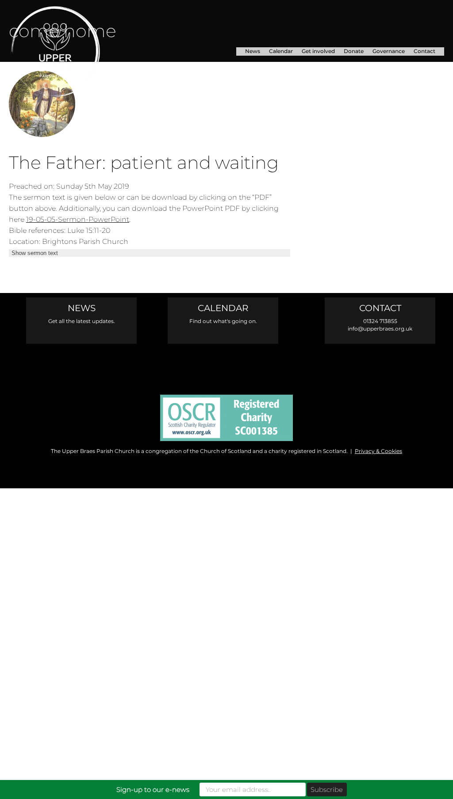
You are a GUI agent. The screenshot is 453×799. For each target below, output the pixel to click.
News (252, 51)
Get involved (318, 51)
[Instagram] (227, 364)
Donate (354, 51)
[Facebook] (189, 364)
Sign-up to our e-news (152, 789)
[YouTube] (264, 364)
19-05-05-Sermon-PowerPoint (77, 219)
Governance (388, 51)
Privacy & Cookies (378, 451)
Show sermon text (35, 253)
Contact (424, 51)
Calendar (281, 51)
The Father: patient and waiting (144, 162)
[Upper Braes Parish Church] (76, 51)
